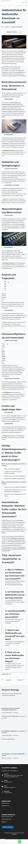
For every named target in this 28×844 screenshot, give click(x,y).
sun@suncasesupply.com (10, 787)
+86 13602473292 (8, 782)
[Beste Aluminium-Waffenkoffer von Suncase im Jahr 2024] (14, 722)
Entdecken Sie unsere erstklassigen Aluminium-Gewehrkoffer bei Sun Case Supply (14, 548)
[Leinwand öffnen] (25, 2)
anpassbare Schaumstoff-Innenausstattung (3, 356)
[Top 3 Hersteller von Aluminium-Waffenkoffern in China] (14, 745)
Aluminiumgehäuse (6, 819)
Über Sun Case (5, 803)
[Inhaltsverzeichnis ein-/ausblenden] (19, 32)
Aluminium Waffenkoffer (7, 712)
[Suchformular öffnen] (23, 2)
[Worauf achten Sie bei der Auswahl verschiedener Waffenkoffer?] (14, 699)
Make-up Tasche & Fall (7, 816)
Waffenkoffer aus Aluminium (17, 538)
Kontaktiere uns (5, 805)
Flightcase (4, 821)
